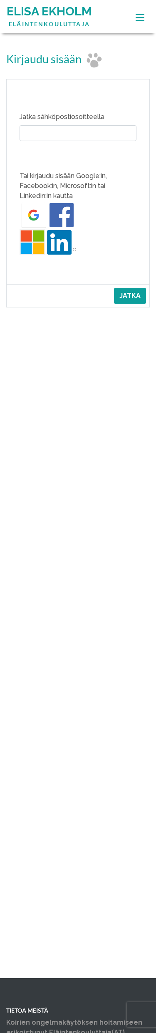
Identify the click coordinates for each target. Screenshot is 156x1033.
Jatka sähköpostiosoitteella (62, 117)
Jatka (130, 296)
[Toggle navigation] (140, 18)
